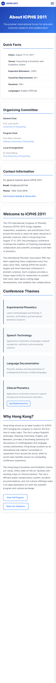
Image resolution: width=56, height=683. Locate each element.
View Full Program (15, 497)
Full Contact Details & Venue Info (19, 196)
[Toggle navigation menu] (52, 3)
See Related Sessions (18, 403)
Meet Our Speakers (16, 506)
